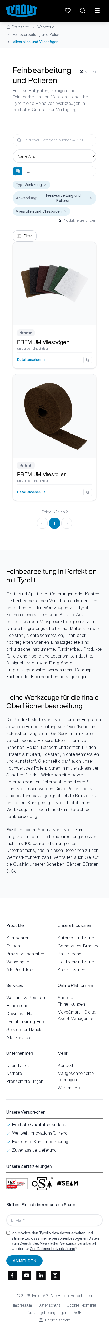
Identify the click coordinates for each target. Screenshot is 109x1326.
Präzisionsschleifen (25, 954)
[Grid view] (17, 171)
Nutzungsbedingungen (47, 1312)
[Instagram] (55, 1275)
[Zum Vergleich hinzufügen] (87, 360)
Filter (28, 236)
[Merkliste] (67, 10)
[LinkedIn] (41, 1275)
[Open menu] (97, 10)
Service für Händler (25, 1029)
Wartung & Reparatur (27, 997)
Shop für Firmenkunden (71, 1000)
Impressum (22, 1305)
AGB (78, 1312)
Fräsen (13, 946)
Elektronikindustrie (76, 962)
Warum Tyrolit (71, 1087)
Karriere (14, 1073)
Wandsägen (17, 962)
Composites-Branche (78, 946)
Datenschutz (49, 1305)
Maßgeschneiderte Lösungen (76, 1076)
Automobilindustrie (76, 938)
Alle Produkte (19, 970)
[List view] (28, 171)
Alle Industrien (71, 970)
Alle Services (18, 1037)
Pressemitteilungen (24, 1081)
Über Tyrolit (17, 1065)
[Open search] (82, 10)
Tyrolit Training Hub (25, 1021)
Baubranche (69, 954)
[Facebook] (12, 1275)
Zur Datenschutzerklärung (52, 1248)
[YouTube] (26, 1275)
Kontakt (66, 1065)
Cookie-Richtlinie (81, 1305)
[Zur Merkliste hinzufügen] (88, 250)
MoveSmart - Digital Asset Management (77, 1015)
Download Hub (20, 1013)
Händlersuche (19, 1005)
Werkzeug (45, 27)
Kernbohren (17, 938)
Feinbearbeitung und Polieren (38, 34)
